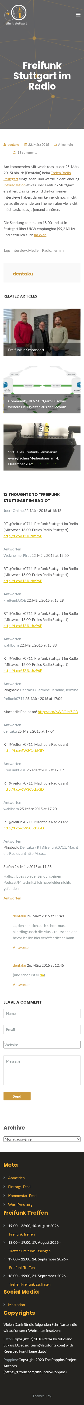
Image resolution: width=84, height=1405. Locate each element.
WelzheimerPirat (17, 555)
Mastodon (16, 1304)
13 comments (27, 152)
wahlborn (11, 645)
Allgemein (65, 144)
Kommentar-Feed (22, 1195)
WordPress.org (20, 1204)
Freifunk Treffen (26, 1213)
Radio (46, 250)
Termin (58, 250)
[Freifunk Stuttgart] (15, 14)
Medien (34, 250)
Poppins (10, 1359)
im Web (40, 234)
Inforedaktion (15, 185)
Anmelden (16, 1177)
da (42, 975)
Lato (7, 1339)
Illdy (48, 1396)
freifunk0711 (14, 698)
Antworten (12, 549)
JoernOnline (14, 510)
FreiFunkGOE (15, 600)
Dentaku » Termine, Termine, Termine (49, 689)
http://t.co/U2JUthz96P (23, 536)
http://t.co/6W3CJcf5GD (58, 711)
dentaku (10, 731)
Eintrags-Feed (19, 1186)
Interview (19, 250)
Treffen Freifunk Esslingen (30, 1250)
